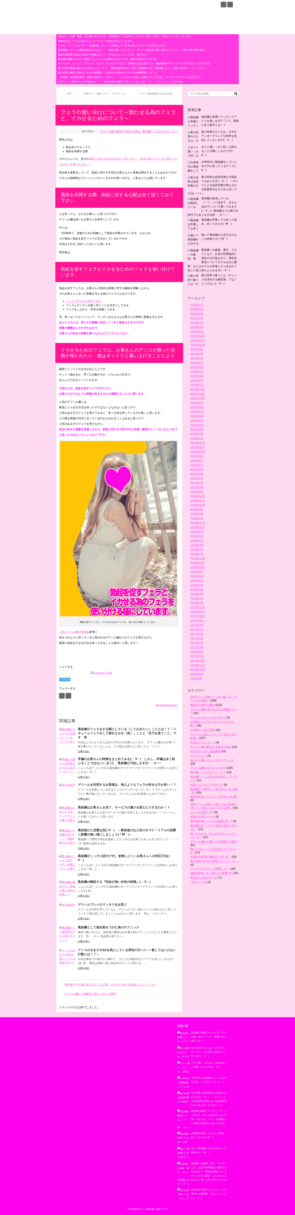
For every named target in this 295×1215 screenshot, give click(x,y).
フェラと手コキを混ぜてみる (83, 301)
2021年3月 (196, 482)
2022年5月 (196, 420)
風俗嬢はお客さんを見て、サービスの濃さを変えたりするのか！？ (124, 807)
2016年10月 (197, 669)
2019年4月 (196, 540)
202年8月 (196, 678)
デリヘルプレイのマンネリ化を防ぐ (102, 904)
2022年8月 (196, 407)
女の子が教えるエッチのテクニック (212, 760)
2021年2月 (196, 487)
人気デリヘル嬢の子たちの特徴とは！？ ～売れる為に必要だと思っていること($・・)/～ (105, 81)
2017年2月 (196, 651)
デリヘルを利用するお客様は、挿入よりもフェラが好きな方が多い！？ (127, 784)
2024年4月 (196, 318)
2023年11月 (197, 340)
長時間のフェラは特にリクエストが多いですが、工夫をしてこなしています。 (151, 36)
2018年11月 (197, 562)
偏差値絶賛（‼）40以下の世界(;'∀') (211, 873)
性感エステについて (202, 742)
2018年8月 (196, 576)
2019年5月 (196, 536)
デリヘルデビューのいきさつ (208, 717)
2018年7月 (196, 580)
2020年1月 (196, 518)
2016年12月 (197, 660)
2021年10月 (197, 451)
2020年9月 (196, 509)
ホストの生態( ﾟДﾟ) (202, 812)
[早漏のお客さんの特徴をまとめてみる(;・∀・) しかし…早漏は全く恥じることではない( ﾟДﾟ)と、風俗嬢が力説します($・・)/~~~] (67, 766)
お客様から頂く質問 (202, 730)
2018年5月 (196, 589)
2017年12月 (197, 607)
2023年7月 (196, 358)
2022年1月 (196, 438)
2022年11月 (197, 393)
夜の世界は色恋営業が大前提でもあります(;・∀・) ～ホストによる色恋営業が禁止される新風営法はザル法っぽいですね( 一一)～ (213, 185)
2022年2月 (196, 433)
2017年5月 (196, 638)
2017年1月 (196, 656)
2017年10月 (197, 616)
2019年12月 (197, 522)
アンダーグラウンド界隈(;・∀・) (210, 868)
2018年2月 (196, 598)
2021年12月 (197, 442)
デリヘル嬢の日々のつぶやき (208, 767)
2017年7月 (196, 629)
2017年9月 (196, 620)
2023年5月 (196, 367)
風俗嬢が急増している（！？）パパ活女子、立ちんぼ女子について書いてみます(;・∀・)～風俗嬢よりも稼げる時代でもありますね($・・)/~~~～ (213, 206)
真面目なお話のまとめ (204, 877)
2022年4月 (196, 425)
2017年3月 (196, 647)
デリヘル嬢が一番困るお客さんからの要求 (90, 993)
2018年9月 (196, 571)
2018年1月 (196, 602)
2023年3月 (196, 376)
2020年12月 (197, 496)
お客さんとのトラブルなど (206, 784)
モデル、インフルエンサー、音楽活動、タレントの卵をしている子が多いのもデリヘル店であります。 (113, 45)
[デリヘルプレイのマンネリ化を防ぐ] (67, 911)
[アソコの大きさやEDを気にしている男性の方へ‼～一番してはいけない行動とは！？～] (67, 957)
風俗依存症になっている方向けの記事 (213, 796)
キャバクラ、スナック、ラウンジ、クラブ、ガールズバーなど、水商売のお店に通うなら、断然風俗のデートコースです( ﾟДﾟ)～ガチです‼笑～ (135, 63)
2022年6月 (196, 416)
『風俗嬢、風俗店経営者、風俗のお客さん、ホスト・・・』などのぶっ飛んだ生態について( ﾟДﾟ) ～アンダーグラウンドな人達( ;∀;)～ (130, 77)
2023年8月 (196, 353)
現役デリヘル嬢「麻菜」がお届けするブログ (82, 36)
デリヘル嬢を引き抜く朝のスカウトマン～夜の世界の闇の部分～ (172, 50)
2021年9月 (196, 456)
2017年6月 (196, 634)
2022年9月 (196, 402)
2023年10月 (197, 344)
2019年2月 (196, 549)
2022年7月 (196, 411)
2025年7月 (196, 304)
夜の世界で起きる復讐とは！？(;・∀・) (214, 861)
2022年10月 (197, 398)
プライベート (198, 755)
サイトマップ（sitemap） (170, 81)
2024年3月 (196, 322)
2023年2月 (196, 380)
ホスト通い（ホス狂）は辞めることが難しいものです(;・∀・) (219, 151)
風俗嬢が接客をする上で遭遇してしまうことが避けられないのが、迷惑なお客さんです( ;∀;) (107, 59)
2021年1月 (196, 491)
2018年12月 (197, 558)
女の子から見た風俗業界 (205, 751)
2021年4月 (196, 478)
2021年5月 (196, 473)
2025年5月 (196, 313)
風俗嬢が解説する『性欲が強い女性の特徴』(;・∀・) (114, 881)
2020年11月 (197, 500)
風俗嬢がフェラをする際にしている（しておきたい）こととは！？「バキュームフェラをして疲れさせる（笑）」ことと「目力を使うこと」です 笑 (127, 733)
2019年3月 (196, 545)
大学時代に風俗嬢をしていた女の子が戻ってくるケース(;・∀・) (219, 166)
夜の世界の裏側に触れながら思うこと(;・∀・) (82, 68)
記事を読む (84, 751)
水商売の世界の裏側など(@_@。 (210, 856)
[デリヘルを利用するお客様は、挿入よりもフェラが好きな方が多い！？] (67, 791)
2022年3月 (196, 429)
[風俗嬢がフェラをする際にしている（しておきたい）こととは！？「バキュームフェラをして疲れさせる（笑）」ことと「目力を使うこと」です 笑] (67, 736)
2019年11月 (197, 527)
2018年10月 (197, 567)
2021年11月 (197, 447)
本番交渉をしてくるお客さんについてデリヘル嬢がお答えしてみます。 (96, 41)
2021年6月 (196, 469)
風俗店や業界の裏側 (202, 705)
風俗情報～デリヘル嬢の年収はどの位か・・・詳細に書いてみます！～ (96, 50)
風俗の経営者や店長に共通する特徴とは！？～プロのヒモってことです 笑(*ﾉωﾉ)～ (103, 54)
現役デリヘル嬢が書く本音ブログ (100, 5)
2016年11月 (197, 665)
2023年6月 (196, 362)
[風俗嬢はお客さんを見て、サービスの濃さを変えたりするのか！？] (67, 814)
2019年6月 (196, 531)
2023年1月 (196, 385)
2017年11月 (197, 611)
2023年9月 (196, 349)
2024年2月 (196, 327)
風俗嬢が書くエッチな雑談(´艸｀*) (211, 821)
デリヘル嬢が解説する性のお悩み (120, 131)
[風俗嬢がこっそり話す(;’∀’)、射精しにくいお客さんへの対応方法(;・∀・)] (67, 863)
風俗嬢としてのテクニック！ (160, 131)
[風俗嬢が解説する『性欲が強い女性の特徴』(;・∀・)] (67, 888)
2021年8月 (196, 460)
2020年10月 (197, 505)
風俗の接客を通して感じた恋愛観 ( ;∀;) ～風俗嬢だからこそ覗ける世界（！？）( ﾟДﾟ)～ (158, 68)
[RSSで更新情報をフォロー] (230, 4)
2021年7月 (196, 465)
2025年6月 (196, 309)
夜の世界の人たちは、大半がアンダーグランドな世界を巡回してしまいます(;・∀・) (219, 135)
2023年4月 (196, 371)
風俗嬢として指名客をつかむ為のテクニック (108, 927)
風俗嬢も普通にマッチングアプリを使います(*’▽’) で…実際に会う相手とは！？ (220, 120)
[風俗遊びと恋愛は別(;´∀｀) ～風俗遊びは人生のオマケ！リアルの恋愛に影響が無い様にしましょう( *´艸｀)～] (67, 837)
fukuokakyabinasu (167, 705)
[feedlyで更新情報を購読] (223, 4)
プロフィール (198, 882)
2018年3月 (196, 594)
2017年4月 (196, 642)
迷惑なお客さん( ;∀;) (202, 816)
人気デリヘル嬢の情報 (72, 632)
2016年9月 (196, 674)
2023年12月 (197, 336)
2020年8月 (196, 513)
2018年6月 (196, 585)
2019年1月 (196, 554)
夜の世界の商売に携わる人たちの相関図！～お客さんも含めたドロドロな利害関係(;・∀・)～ (108, 72)
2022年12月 (197, 389)
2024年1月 (196, 331)
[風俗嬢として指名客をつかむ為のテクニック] (67, 934)
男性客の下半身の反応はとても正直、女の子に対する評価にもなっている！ (110, 984)
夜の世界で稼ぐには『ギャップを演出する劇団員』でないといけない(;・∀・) (219, 279)
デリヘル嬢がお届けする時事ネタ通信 (213, 841)
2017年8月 (196, 625)
